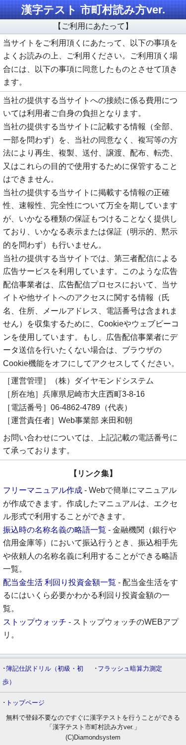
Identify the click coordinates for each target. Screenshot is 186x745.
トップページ (25, 702)
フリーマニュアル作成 (42, 490)
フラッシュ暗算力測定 (130, 668)
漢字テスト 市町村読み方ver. (93, 9)
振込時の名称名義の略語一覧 (54, 530)
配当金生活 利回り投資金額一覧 (59, 582)
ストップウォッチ (34, 622)
